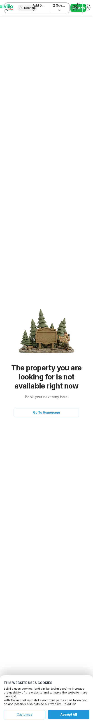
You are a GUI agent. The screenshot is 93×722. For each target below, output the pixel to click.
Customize (25, 714)
